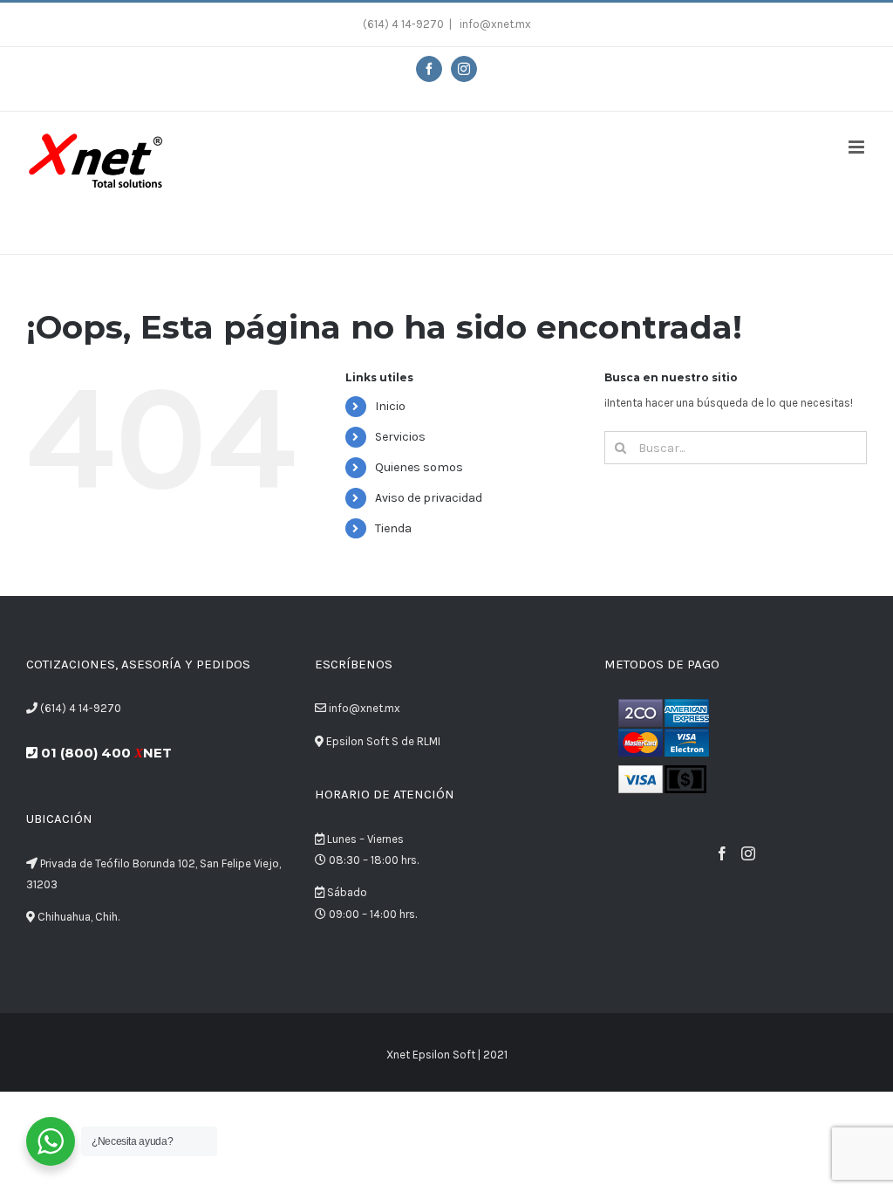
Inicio (390, 406)
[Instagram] (748, 853)
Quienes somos (419, 467)
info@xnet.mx (494, 24)
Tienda (393, 528)
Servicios (400, 436)
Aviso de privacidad (428, 497)
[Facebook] (722, 853)
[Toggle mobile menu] (858, 147)
